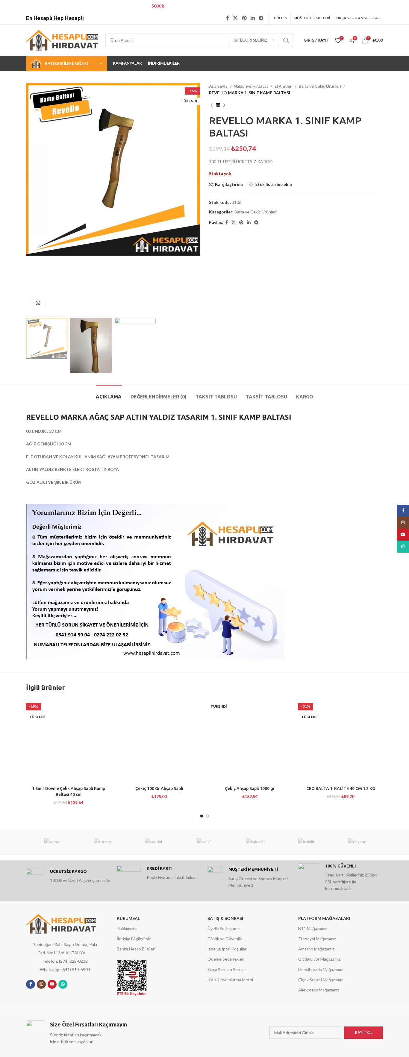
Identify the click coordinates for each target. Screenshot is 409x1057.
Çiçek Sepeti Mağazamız (320, 979)
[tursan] (102, 841)
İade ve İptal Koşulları (227, 948)
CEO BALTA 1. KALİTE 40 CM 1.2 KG (340, 788)
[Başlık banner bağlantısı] (195, 6)
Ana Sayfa (218, 86)
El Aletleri (284, 86)
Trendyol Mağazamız (317, 938)
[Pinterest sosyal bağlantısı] (244, 17)
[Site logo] (62, 39)
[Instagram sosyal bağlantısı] (41, 984)
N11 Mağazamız (312, 928)
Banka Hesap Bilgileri (136, 948)
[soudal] (153, 841)
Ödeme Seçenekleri (225, 959)
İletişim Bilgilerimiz (134, 938)
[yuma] (51, 841)
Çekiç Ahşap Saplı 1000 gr (250, 788)
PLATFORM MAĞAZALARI (324, 918)
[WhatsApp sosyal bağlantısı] (62, 984)
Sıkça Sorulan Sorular (226, 969)
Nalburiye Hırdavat (251, 86)
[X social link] (235, 17)
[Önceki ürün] (212, 105)
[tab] (109, 394)
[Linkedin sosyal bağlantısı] (253, 17)
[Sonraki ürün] (224, 105)
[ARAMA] (286, 40)
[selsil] (204, 841)
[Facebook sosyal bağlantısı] (227, 17)
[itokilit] (306, 841)
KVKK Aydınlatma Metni (230, 979)
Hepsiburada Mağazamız (320, 969)
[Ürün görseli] (68, 740)
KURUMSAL (128, 918)
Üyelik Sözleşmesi (223, 928)
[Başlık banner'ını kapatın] (401, 6)
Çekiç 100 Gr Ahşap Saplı (159, 788)
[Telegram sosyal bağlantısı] (261, 17)
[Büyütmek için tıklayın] (38, 302)
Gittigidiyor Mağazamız (319, 959)
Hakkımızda (127, 928)
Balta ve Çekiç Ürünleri (320, 86)
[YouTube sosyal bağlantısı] (52, 984)
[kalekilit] (255, 841)
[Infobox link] (68, 878)
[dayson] (357, 841)
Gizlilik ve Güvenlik (224, 938)
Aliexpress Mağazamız (318, 989)
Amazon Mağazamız (316, 948)
